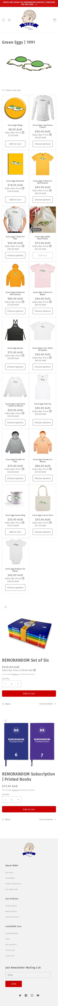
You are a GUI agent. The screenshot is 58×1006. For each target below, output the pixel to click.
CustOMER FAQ (11, 933)
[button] (3, 20)
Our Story (9, 872)
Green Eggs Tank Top (42, 404)
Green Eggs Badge (15, 125)
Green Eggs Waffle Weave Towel (42, 238)
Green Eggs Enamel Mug (15, 515)
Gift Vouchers (11, 944)
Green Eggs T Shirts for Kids (15, 238)
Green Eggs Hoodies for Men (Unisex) (15, 293)
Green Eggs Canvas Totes (42, 515)
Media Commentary (13, 884)
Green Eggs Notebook (15, 181)
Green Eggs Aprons (15, 348)
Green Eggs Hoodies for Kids (15, 461)
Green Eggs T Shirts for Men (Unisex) (42, 182)
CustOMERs (10, 878)
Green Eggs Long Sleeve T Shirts (43, 126)
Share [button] (7, 703)
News (7, 939)
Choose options (43, 143)
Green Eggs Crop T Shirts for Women (43, 349)
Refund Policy (11, 911)
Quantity (5, 678)
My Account (10, 950)
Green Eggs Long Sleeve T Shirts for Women (15, 405)
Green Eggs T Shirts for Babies (42, 293)
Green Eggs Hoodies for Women (42, 461)
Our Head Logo (11, 889)
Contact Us (9, 956)
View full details (46, 704)
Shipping (15, 674)
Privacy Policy (11, 906)
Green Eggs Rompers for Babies (15, 570)
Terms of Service (12, 917)
